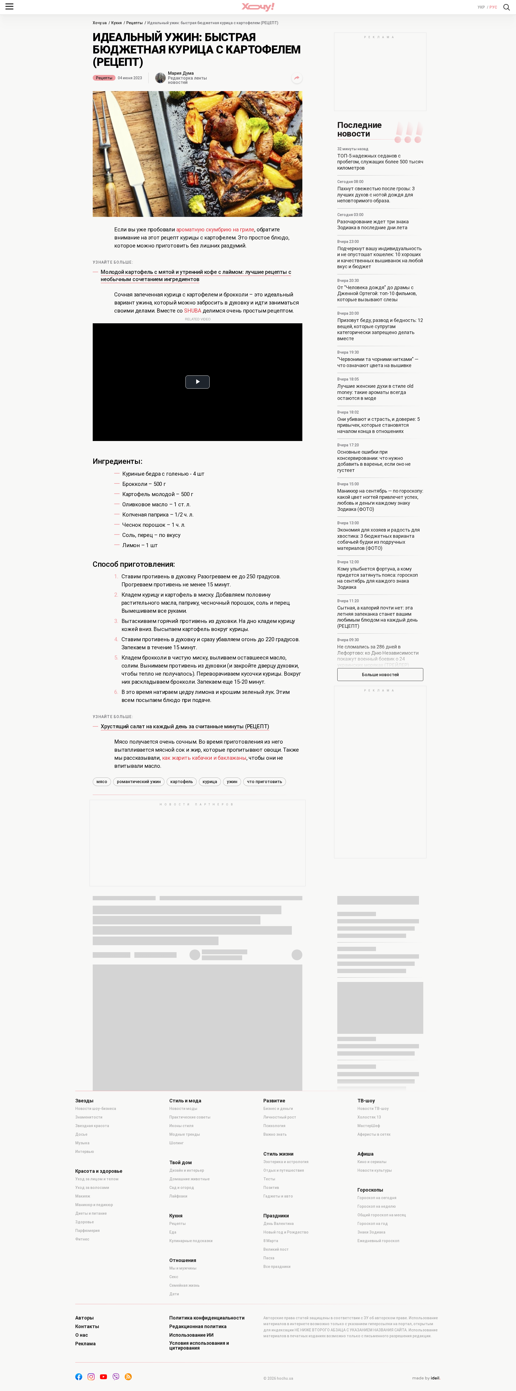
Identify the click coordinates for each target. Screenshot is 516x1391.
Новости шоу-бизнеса (95, 1108)
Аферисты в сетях (373, 1134)
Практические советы (189, 1117)
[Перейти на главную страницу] (258, 7)
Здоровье (84, 1222)
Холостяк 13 (369, 1117)
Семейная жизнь (184, 1285)
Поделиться (297, 78)
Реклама (85, 1343)
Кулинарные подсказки (191, 1241)
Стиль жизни (278, 1154)
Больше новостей (380, 674)
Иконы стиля (181, 1126)
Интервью (84, 1151)
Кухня (175, 1215)
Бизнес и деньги (278, 1108)
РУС (493, 7)
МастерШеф (368, 1126)
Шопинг (176, 1143)
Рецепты (104, 78)
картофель (181, 781)
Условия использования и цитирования (199, 1345)
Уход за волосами (92, 1187)
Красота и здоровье (98, 1171)
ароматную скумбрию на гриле (215, 229)
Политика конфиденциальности (207, 1317)
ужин (232, 781)
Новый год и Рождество (286, 1232)
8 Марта (270, 1241)
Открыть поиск (507, 7)
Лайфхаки (178, 1196)
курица (210, 781)
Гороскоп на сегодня (376, 1198)
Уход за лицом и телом (97, 1179)
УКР (482, 7)
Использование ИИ (191, 1335)
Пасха (268, 1258)
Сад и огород (181, 1187)
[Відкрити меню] (9, 6)
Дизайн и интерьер (186, 1170)
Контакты (87, 1326)
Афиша (365, 1154)
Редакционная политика (198, 1326)
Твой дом (180, 1162)
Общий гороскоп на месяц (381, 1215)
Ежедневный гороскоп (378, 1241)
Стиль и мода (185, 1100)
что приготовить (264, 781)
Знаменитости (88, 1117)
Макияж (82, 1196)
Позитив (271, 1187)
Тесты (269, 1179)
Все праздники (277, 1266)
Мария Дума (181, 73)
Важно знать (275, 1134)
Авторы (84, 1317)
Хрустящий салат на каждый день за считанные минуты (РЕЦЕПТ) (185, 726)
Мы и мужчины (182, 1268)
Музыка (82, 1143)
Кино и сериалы (371, 1162)
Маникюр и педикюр (94, 1205)
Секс (173, 1277)
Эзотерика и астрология (286, 1162)
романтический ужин (139, 781)
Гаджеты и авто (278, 1196)
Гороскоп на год (372, 1223)
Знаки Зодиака (371, 1232)
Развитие (274, 1100)
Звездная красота (92, 1126)
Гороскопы (370, 1190)
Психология (274, 1126)
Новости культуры (374, 1170)
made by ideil (426, 1378)
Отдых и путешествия (283, 1170)
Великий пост (276, 1249)
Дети (174, 1294)
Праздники (276, 1215)
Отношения (182, 1260)
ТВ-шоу (366, 1100)
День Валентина (278, 1223)
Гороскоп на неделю (376, 1206)
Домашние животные (189, 1179)
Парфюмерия (87, 1230)
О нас (81, 1335)
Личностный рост (279, 1117)
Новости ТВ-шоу (373, 1108)
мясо (101, 781)
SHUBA (192, 310)
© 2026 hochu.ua (278, 1378)
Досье (81, 1134)
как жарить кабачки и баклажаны (204, 758)
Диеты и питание (91, 1213)
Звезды (84, 1100)
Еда (172, 1232)
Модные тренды (184, 1134)
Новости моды (183, 1108)
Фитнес (82, 1239)
